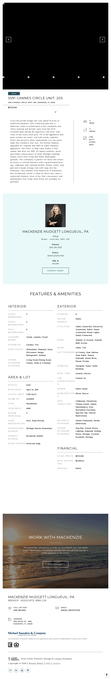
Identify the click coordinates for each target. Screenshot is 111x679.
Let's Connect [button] (55, 564)
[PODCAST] (28, 670)
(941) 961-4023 (55, 247)
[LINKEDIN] (16, 670)
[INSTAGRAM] (10, 670)
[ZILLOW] (22, 670)
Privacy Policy (36, 663)
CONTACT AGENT (55, 271)
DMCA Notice (53, 663)
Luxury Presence (63, 659)
